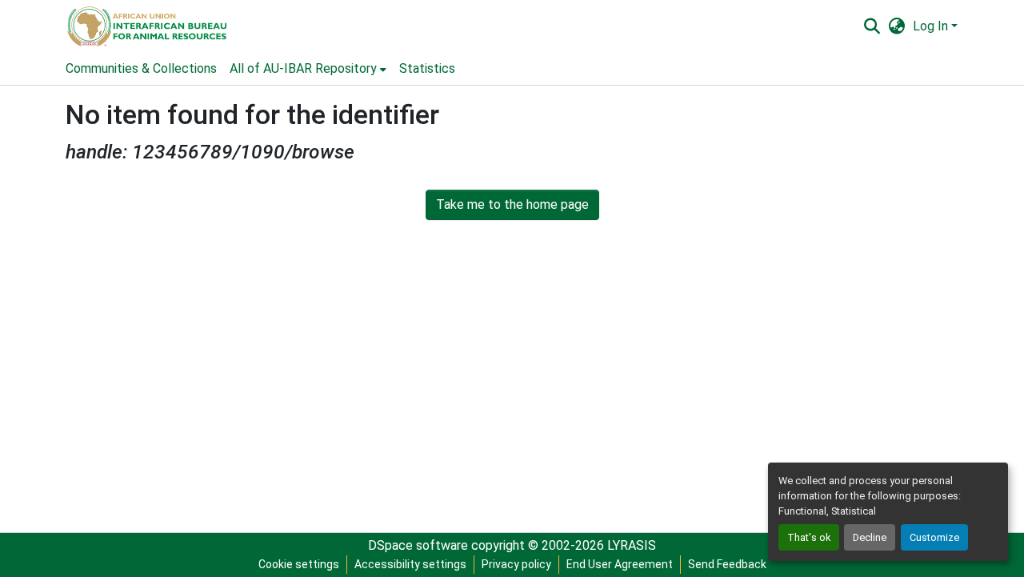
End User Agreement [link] (619, 564)
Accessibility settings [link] (410, 564)
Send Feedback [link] (727, 564)
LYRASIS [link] (631, 545)
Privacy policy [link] (516, 564)
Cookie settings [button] (298, 564)
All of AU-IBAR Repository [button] (303, 68)
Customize (934, 537)
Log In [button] (932, 26)
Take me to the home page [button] (512, 204)
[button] (146, 26)
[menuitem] (308, 69)
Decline (869, 537)
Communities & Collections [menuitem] (141, 68)
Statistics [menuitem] (427, 68)
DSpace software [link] (418, 545)
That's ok (808, 537)
